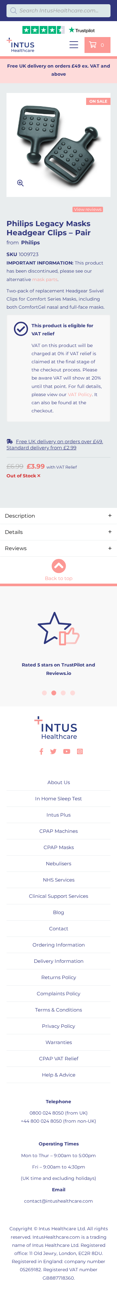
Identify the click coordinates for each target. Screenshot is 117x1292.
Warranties (59, 1042)
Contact (58, 928)
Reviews (16, 548)
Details (14, 532)
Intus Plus (58, 815)
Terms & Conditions (58, 1010)
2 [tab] (53, 693)
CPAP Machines (58, 831)
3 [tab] (63, 693)
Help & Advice (58, 1075)
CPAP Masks (59, 847)
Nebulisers (58, 863)
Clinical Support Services (58, 896)
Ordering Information (58, 945)
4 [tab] (72, 693)
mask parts (45, 279)
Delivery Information (59, 961)
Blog (58, 912)
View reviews (87, 209)
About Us (58, 782)
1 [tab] (44, 693)
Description (20, 516)
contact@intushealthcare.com (58, 1201)
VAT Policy (80, 394)
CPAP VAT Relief (58, 1058)
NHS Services (58, 880)
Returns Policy (58, 977)
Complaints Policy (58, 993)
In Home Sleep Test (58, 798)
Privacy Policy (58, 1026)
